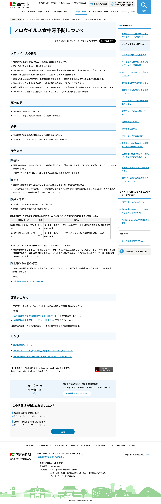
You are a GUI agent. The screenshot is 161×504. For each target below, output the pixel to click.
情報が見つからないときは (133, 202)
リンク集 (132, 445)
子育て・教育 (44, 11)
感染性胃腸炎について (22, 344)
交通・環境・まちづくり (63, 11)
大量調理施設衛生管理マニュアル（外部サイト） (34, 320)
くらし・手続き (28, 11)
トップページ (28, 19)
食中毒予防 (76, 19)
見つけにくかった (38, 425)
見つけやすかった (21, 425)
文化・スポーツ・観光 (98, 11)
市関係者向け (44, 445)
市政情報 (114, 11)
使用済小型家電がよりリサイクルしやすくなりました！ (135, 211)
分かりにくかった (38, 416)
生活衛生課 (34, 389)
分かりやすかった (21, 416)
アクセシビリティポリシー (80, 445)
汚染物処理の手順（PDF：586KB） (28, 281)
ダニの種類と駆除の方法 (132, 240)
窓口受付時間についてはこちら (51, 456)
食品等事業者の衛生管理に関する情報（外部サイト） (36, 315)
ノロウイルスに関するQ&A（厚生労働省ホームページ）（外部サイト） (43, 350)
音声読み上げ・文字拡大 (48, 3)
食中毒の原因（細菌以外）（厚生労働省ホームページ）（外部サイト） (42, 356)
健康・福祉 (81, 11)
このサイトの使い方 (59, 445)
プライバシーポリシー (117, 445)
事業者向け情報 (128, 11)
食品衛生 (66, 19)
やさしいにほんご (80, 3)
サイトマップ (30, 445)
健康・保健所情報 (53, 19)
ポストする (109, 40)
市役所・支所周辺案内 (134, 454)
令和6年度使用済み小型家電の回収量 (135, 221)
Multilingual (65, 3)
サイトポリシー (99, 445)
